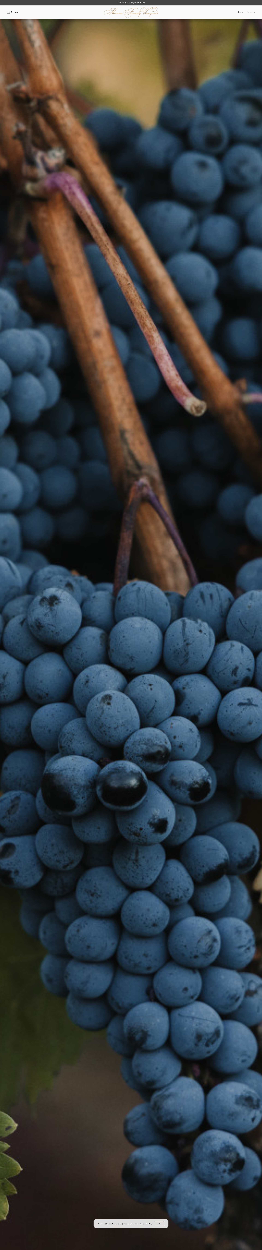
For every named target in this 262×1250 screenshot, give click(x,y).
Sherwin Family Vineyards (131, 12)
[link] (142, 1223)
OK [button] (159, 1223)
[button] (12, 12)
